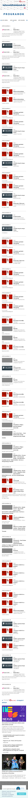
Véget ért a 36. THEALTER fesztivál (12, 741)
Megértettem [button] (21, 793)
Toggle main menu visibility (1, 9)
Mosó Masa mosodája (18, 321)
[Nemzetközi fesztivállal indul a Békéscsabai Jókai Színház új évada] (14, 714)
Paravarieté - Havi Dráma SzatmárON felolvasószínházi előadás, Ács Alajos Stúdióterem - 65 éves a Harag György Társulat (14, 543)
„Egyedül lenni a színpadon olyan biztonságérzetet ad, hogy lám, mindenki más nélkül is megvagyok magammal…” (13, 750)
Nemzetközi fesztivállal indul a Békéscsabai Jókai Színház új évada (13, 724)
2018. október (5, 20)
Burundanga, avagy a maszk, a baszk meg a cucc (18, 491)
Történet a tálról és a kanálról (18, 565)
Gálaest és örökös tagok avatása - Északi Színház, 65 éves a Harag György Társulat (14, 529)
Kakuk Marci (16, 30)
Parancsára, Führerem (18, 203)
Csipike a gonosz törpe (19, 624)
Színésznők (16, 481)
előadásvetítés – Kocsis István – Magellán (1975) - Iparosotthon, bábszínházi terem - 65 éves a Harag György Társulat (14, 474)
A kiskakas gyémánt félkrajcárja (18, 113)
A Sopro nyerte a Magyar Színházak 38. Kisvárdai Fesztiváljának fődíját (13, 745)
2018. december (21, 20)
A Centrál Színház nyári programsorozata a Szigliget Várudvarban (14, 735)
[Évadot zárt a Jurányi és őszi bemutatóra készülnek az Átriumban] (14, 762)
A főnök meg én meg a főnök (19, 68)
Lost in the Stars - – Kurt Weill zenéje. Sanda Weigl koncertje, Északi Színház (14, 435)
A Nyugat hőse (17, 368)
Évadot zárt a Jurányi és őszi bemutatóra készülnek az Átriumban (12, 772)
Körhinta (15, 550)
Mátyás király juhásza (18, 91)
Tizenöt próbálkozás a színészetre (18, 518)
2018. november (13, 20)
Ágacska (15, 329)
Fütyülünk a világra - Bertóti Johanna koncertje (18, 426)
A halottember (17, 45)
